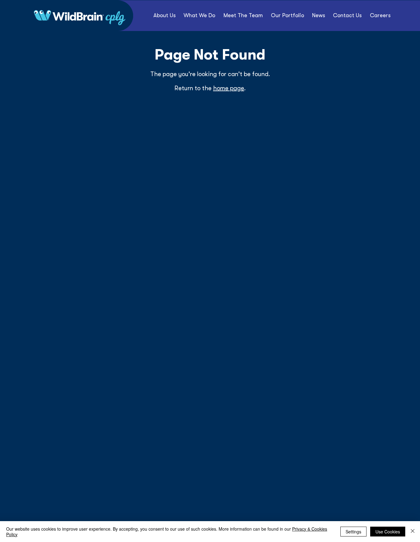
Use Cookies (387, 531)
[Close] (412, 531)
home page (228, 88)
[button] (287, 15)
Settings (353, 531)
